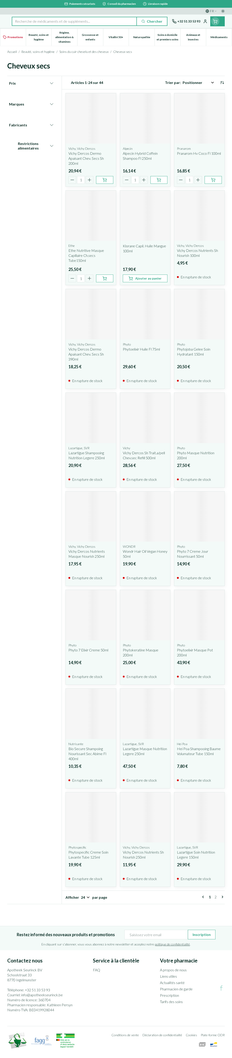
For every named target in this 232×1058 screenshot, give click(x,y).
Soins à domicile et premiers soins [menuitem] (168, 37)
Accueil (12, 52)
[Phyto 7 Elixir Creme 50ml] (91, 615)
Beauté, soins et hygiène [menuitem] (40, 37)
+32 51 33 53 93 (37, 990)
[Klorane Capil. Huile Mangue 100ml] (145, 216)
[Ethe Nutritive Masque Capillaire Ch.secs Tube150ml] (91, 216)
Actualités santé (172, 982)
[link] (204, 897)
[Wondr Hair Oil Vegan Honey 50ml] (145, 516)
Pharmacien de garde (176, 989)
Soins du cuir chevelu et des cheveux (84, 52)
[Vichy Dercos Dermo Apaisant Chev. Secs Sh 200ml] (91, 118)
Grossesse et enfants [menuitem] (92, 37)
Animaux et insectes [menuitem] (196, 37)
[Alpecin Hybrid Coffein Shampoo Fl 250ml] (145, 118)
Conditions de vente (125, 1035)
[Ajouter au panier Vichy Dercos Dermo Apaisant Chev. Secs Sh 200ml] (104, 180)
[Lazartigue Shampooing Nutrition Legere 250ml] (91, 418)
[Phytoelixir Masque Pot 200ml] (199, 615)
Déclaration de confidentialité (162, 1035)
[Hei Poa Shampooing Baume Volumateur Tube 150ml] (199, 714)
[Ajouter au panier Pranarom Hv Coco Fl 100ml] (213, 180)
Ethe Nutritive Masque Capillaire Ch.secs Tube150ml (86, 255)
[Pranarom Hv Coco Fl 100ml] (199, 118)
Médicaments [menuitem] (221, 38)
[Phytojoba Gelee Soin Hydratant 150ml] (199, 314)
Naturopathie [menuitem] (144, 38)
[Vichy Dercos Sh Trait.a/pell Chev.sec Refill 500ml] (145, 418)
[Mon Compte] (205, 21)
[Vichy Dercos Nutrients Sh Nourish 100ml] (199, 216)
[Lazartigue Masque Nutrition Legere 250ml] (145, 714)
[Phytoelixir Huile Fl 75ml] (145, 314)
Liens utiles (168, 976)
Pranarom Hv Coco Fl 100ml (199, 153)
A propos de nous (173, 970)
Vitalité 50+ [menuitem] (119, 38)
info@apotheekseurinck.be (42, 995)
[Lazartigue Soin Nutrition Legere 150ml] (199, 817)
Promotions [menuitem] (15, 37)
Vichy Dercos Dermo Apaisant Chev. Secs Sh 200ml (86, 158)
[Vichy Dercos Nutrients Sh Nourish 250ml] (145, 817)
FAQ (96, 970)
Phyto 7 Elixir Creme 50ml (88, 650)
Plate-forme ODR (213, 1035)
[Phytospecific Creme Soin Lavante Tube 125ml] (91, 817)
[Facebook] (221, 988)
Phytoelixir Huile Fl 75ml (141, 349)
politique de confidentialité (172, 944)
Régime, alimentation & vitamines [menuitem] (66, 37)
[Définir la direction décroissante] (222, 82)
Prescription (169, 995)
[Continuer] (221, 897)
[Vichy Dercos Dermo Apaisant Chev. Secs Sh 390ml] (91, 314)
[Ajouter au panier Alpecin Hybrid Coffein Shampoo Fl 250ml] (159, 180)
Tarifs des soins (171, 1001)
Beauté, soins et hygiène (38, 52)
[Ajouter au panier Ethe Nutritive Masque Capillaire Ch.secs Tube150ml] (104, 278)
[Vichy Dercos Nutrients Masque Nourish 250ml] (91, 516)
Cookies (191, 1035)
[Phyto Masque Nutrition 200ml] (199, 418)
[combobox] (74, 21)
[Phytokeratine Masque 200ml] (145, 615)
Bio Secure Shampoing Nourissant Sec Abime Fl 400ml (87, 753)
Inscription (202, 934)
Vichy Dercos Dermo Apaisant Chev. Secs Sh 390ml (86, 354)
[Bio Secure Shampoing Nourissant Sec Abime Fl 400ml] (91, 714)
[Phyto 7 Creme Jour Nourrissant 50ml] (199, 516)
